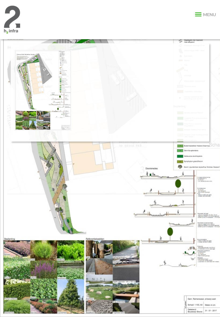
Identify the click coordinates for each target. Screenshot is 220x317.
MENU (209, 14)
